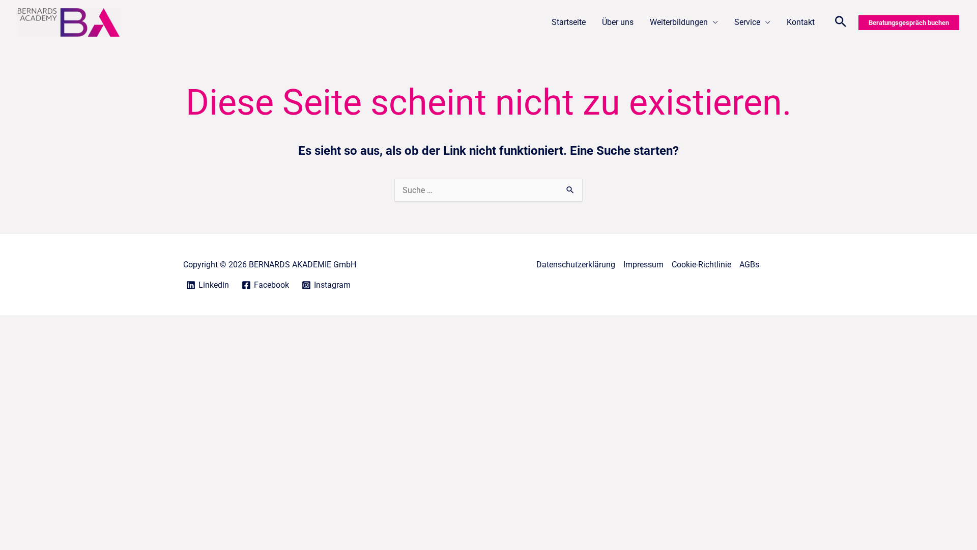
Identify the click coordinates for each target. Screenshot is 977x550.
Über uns (618, 22)
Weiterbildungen (679, 22)
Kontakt (801, 22)
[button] (840, 23)
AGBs (749, 264)
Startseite (569, 22)
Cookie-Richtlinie (701, 264)
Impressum (643, 264)
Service (747, 22)
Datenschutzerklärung (575, 264)
